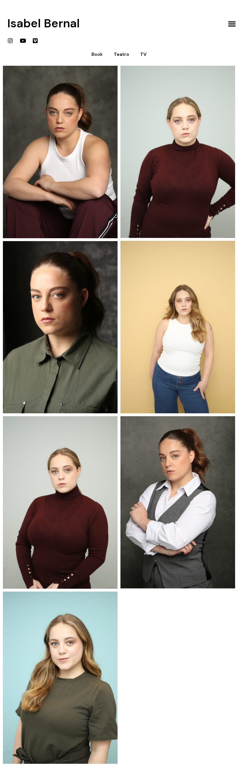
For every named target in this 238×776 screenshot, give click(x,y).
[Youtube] (22, 40)
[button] (232, 23)
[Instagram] (10, 40)
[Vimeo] (35, 40)
